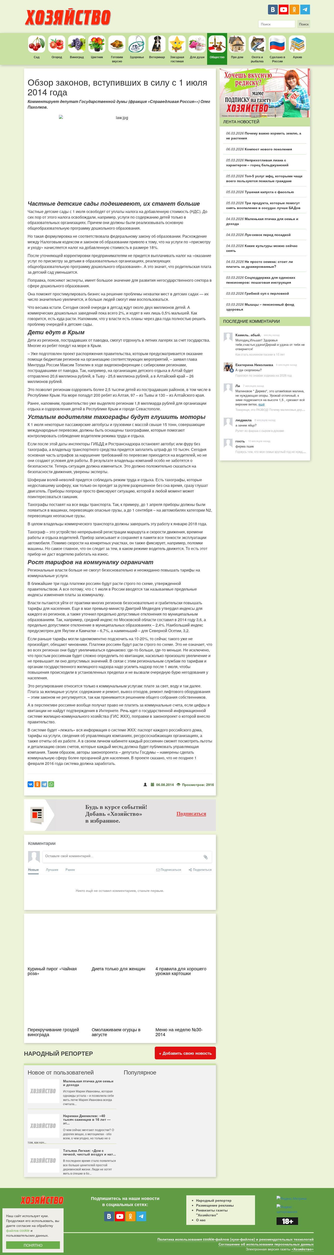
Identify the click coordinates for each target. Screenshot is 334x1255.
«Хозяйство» (302, 1248)
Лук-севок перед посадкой (258, 234)
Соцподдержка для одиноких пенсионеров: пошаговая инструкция (260, 280)
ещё (261, 404)
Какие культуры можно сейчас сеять (262, 248)
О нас (201, 1219)
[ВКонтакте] (273, 9)
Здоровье (137, 57)
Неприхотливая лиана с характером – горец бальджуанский (257, 162)
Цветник (97, 57)
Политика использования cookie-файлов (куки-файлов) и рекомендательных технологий (235, 1239)
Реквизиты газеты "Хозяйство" (212, 1212)
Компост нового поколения (259, 148)
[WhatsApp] (51, 784)
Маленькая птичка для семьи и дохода (262, 221)
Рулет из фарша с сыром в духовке (259, 430)
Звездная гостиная (177, 59)
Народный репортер (214, 1200)
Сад (37, 57)
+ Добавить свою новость (185, 1053)
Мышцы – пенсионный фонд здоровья (260, 307)
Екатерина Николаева (254, 364)
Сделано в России (277, 59)
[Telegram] (305, 9)
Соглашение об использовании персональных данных (266, 1244)
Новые (33, 869)
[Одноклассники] (294, 9)
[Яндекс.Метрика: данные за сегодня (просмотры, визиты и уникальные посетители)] (292, 1198)
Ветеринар (157, 57)
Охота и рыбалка (257, 59)
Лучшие (52, 869)
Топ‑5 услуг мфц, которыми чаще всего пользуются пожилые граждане (264, 178)
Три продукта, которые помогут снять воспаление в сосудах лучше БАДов (263, 205)
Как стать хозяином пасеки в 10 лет (260, 354)
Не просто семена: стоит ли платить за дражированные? (259, 264)
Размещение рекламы (215, 1205)
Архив (297, 57)
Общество (217, 57)
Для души (197, 57)
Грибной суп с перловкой (257, 293)
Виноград (77, 57)
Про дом (237, 57)
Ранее (70, 869)
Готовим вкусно (117, 59)
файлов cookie (18, 1230)
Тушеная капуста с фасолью (260, 191)
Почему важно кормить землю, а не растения (263, 135)
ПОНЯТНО (33, 1245)
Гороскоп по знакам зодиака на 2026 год (263, 375)
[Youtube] (284, 9)
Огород (57, 57)
